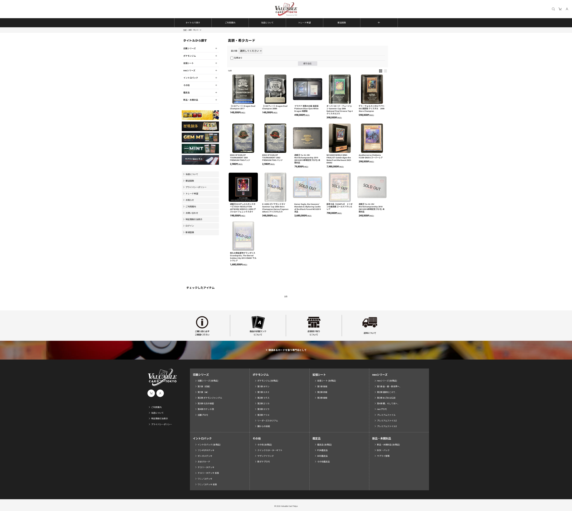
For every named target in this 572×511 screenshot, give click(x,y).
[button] (553, 9)
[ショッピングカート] (560, 9)
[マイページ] (567, 9)
